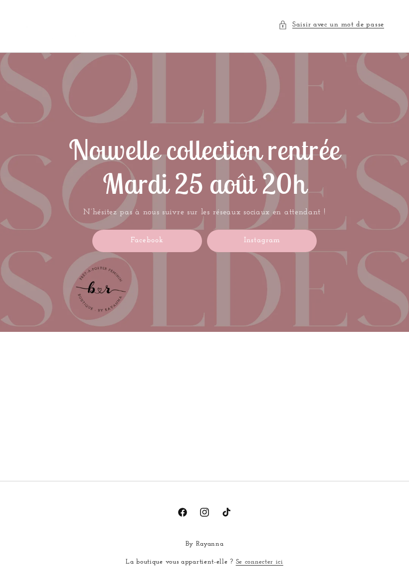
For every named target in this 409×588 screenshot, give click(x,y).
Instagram (262, 240)
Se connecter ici (259, 562)
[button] (331, 24)
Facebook (147, 240)
